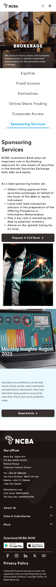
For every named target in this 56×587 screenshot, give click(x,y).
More (7, 524)
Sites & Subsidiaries (17, 516)
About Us (10, 507)
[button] (49, 6)
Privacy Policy (16, 563)
